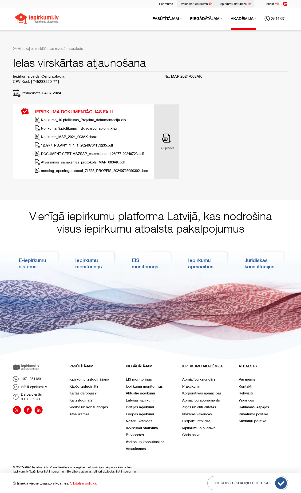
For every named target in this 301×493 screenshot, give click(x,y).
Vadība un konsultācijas (88, 407)
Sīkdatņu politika (252, 421)
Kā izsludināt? (80, 400)
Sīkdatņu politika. (83, 483)
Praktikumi (191, 386)
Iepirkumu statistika (142, 428)
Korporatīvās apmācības (202, 393)
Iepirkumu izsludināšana (89, 379)
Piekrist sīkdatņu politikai (242, 483)
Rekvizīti (246, 393)
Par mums (166, 4)
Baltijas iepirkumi (140, 407)
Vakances (246, 400)
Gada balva (191, 435)
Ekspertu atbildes (196, 421)
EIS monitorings (139, 379)
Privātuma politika (253, 414)
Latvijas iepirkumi (140, 400)
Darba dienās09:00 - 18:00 (31, 396)
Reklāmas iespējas (254, 407)
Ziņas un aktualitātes (199, 407)
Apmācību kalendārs (198, 379)
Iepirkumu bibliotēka (198, 428)
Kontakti (245, 386)
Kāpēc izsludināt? (83, 386)
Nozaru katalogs (139, 421)
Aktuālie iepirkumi (140, 393)
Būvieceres (135, 435)
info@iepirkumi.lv (34, 387)
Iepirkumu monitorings (144, 386)
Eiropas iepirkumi (140, 414)
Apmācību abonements (201, 400)
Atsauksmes (79, 414)
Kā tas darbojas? (82, 393)
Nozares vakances (197, 414)
